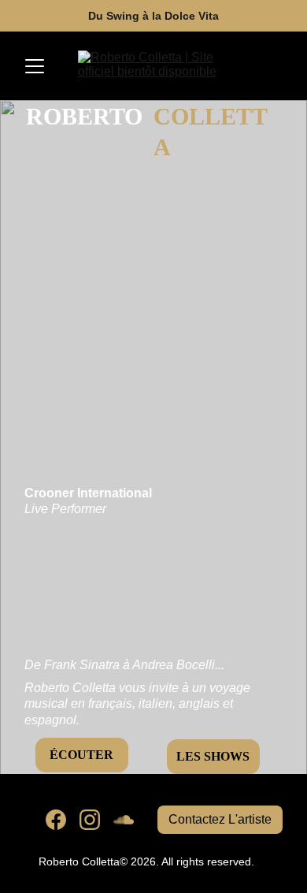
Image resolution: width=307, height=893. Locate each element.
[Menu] (34, 66)
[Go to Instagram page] (90, 819)
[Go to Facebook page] (56, 819)
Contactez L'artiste (220, 819)
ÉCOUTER (81, 754)
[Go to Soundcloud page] (123, 819)
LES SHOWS (213, 756)
